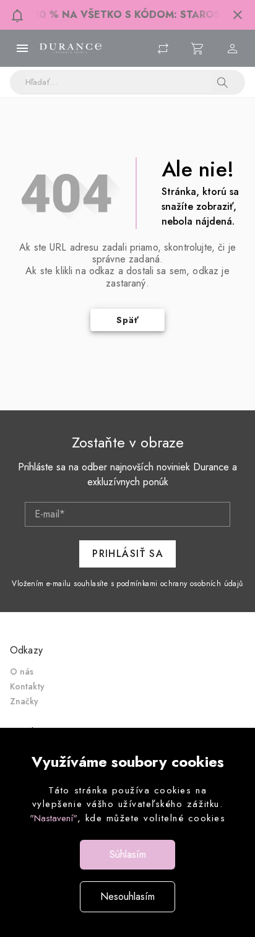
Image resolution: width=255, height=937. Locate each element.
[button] (237, 14)
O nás (22, 671)
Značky (24, 701)
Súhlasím (128, 854)
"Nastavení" (53, 818)
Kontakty (27, 686)
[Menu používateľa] (233, 48)
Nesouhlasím (127, 896)
